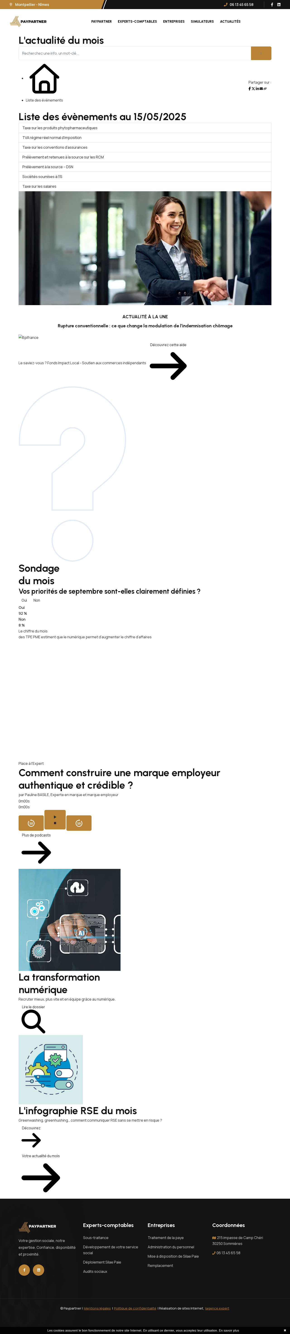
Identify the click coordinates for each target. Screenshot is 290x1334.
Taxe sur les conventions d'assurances (54, 147)
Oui (24, 600)
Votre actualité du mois (41, 1155)
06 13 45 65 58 (228, 1252)
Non (37, 600)
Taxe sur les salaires (39, 186)
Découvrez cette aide (168, 344)
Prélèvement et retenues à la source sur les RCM (63, 157)
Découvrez (31, 1127)
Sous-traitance (96, 1237)
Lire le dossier (33, 1006)
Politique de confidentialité (135, 1308)
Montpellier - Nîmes (31, 4)
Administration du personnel (171, 1246)
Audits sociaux (95, 1271)
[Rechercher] (261, 53)
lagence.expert (217, 1308)
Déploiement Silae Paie (102, 1262)
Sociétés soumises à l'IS (42, 176)
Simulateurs (202, 21)
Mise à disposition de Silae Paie (173, 1256)
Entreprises (174, 21)
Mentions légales (97, 1308)
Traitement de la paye (166, 1237)
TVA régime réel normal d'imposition (52, 137)
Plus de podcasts (36, 835)
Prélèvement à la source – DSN (47, 166)
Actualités (230, 21)
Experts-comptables (137, 21)
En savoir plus (229, 1330)
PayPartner (101, 21)
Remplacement (160, 1265)
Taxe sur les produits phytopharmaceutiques (59, 127)
